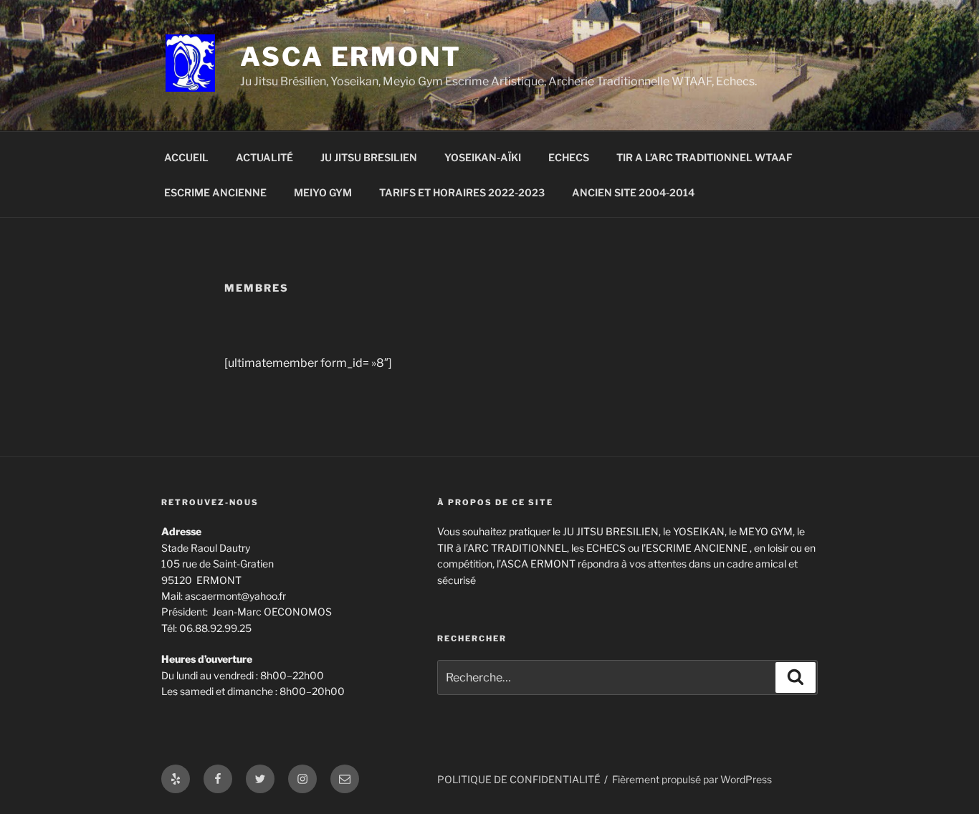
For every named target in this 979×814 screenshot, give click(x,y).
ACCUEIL (186, 157)
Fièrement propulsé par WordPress (692, 779)
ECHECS (568, 157)
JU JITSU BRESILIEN (368, 157)
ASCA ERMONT (351, 56)
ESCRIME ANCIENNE (215, 192)
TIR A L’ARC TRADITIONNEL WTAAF (704, 157)
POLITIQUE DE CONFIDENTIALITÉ (519, 779)
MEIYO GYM (323, 192)
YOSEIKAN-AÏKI (482, 157)
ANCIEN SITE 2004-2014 (633, 192)
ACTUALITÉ (264, 157)
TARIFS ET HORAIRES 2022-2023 (462, 192)
